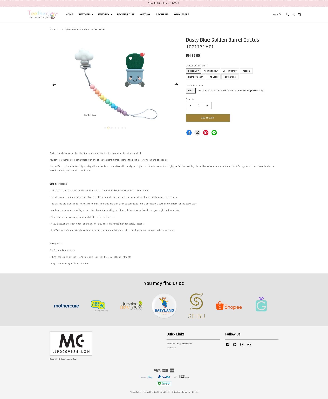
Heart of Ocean (195, 76)
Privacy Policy (135, 392)
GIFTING (145, 14)
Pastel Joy (193, 70)
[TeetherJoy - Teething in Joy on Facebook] (227, 346)
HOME (69, 14)
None (190, 90)
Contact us (171, 347)
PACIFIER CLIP (125, 14)
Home (52, 29)
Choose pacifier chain (196, 65)
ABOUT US (162, 14)
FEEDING (103, 14)
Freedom (246, 70)
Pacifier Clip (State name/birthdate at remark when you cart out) (231, 90)
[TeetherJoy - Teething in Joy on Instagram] (242, 346)
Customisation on (194, 85)
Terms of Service (150, 392)
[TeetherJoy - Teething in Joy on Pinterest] (234, 346)
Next (176, 84)
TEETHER (84, 14)
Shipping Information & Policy (185, 392)
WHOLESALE (181, 14)
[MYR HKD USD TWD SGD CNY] (276, 14)
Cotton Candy (230, 70)
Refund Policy (164, 392)
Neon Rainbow (211, 70)
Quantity (190, 99)
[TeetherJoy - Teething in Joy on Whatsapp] (249, 346)
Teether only (230, 76)
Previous (54, 84)
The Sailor (213, 76)
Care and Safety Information (179, 343)
